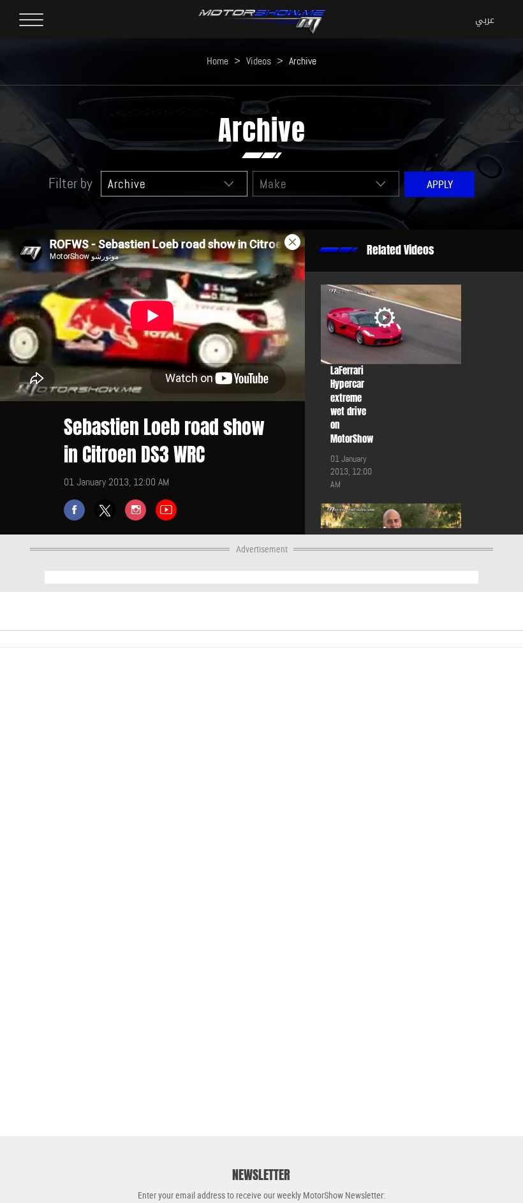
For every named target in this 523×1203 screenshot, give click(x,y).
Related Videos (400, 250)
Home (217, 61)
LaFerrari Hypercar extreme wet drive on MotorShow (351, 405)
